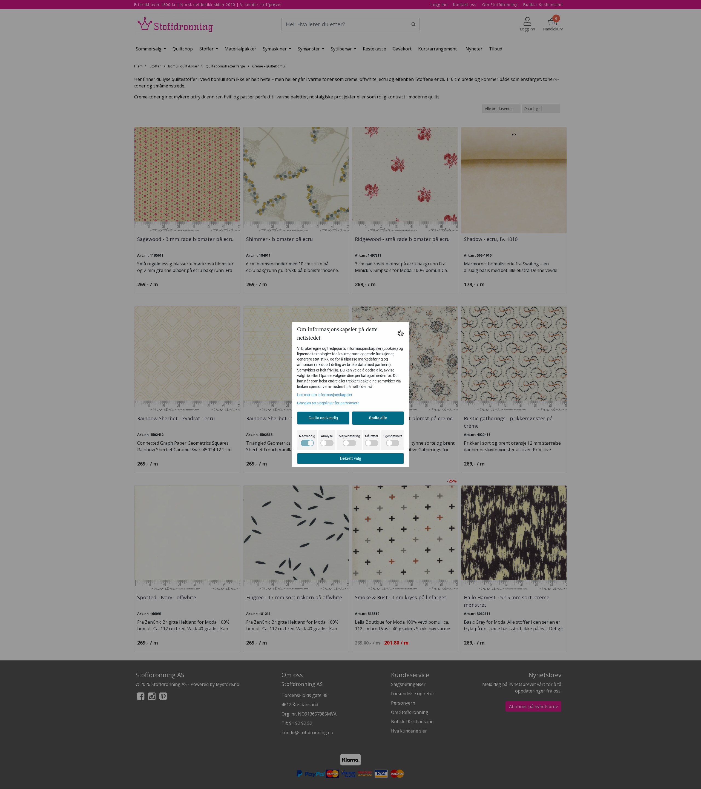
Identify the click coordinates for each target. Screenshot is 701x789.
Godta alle (378, 418)
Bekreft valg (350, 458)
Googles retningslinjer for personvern (328, 403)
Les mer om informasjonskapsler (324, 395)
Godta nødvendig (323, 418)
